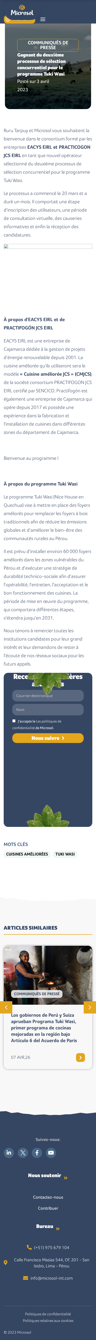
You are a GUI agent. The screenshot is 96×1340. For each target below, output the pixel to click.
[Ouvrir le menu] (43, 19)
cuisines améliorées (27, 854)
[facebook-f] (37, 1153)
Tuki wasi (65, 854)
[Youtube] (51, 1153)
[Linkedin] (9, 1153)
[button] (6, 1007)
